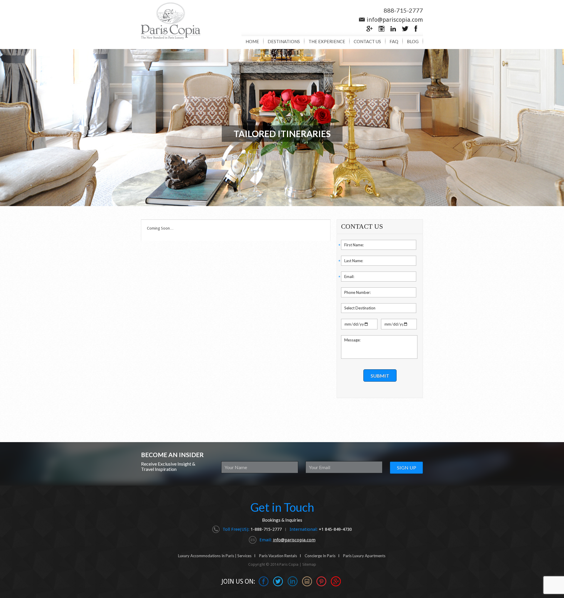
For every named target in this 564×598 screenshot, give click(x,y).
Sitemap (309, 564)
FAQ (394, 41)
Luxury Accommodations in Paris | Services (214, 555)
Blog (413, 41)
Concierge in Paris (320, 555)
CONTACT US (367, 41)
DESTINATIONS (284, 41)
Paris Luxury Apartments (364, 555)
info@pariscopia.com (395, 20)
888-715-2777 (403, 10)
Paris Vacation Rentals (278, 555)
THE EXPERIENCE (326, 41)
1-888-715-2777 (267, 529)
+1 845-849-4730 (335, 529)
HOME (252, 41)
